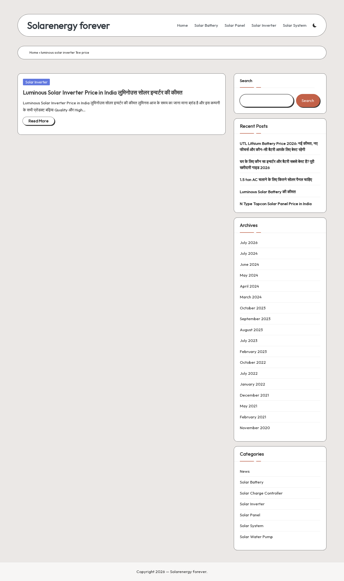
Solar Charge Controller (261, 493)
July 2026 (249, 242)
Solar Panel (250, 514)
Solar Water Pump (256, 536)
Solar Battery (251, 482)
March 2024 (251, 296)
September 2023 (255, 318)
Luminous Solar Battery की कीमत (268, 191)
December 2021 (254, 395)
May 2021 (248, 405)
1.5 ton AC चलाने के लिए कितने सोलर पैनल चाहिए (276, 179)
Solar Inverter (36, 82)
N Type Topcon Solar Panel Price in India (276, 203)
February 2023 (253, 351)
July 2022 (249, 373)
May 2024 (249, 275)
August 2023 (251, 329)
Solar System (251, 525)
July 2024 (249, 253)
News (245, 471)
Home (33, 52)
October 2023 (253, 307)
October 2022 (253, 362)
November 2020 (255, 427)
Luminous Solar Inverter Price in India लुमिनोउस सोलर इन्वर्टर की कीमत (103, 92)
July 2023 (248, 340)
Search (246, 80)
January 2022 (252, 384)
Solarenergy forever (68, 25)
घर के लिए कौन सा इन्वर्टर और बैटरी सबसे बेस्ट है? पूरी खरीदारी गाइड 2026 (277, 164)
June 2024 (249, 264)
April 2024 (249, 286)
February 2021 (253, 416)
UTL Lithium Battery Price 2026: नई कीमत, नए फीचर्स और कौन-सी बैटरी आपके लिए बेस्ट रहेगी (279, 146)
